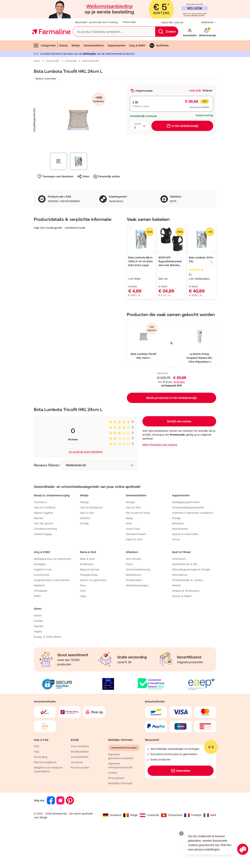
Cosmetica (40, 502)
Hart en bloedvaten (91, 507)
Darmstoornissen (136, 534)
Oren (83, 590)
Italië (213, 815)
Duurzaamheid (79, 756)
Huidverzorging (43, 534)
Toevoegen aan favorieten (58, 176)
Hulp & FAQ (167, 22)
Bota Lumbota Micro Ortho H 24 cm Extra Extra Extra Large (140, 261)
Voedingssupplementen (186, 502)
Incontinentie (41, 574)
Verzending (179, 382)
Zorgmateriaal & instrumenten (52, 580)
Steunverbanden (90, 61)
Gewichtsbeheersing (138, 569)
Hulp (36, 751)
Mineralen (178, 523)
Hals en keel (133, 507)
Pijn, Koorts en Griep (138, 512)
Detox (129, 564)
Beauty (63, 45)
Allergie (84, 502)
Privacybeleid (116, 778)
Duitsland (115, 815)
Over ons (178, 22)
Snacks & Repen (182, 596)
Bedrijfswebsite (80, 751)
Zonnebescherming (45, 528)
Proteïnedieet (134, 580)
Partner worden (80, 767)
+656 (98, 99)
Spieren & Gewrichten (185, 534)
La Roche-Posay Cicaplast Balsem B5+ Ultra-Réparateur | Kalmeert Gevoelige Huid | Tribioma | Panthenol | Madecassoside (199, 358)
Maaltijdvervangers (137, 585)
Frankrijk (196, 815)
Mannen (38, 518)
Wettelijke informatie (120, 783)
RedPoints (162, 45)
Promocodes (129, 22)
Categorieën (48, 45)
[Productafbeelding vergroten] (78, 120)
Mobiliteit (39, 585)
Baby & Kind (87, 558)
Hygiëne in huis (43, 569)
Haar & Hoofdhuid (44, 507)
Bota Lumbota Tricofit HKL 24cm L (143, 356)
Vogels (38, 631)
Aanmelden (183, 770)
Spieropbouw (180, 574)
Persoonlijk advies (109, 176)
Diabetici (85, 518)
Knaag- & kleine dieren (47, 636)
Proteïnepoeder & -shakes (187, 580)
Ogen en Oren (134, 539)
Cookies (112, 772)
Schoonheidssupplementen (188, 507)
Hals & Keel (87, 512)
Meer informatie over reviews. (160, 444)
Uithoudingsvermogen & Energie (191, 569)
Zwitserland (175, 815)
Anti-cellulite (133, 558)
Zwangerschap (89, 574)
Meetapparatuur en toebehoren (52, 558)
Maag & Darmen (90, 569)
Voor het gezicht (43, 523)
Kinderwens (87, 564)
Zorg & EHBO (137, 45)
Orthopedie (71, 61)
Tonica (176, 539)
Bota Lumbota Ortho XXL (201, 259)
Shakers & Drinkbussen (186, 590)
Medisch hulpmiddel (46, 78)
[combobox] (140, 126)
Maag (129, 518)
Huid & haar (133, 528)
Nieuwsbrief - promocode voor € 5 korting (96, 22)
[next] (211, 263)
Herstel (176, 585)
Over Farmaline (80, 746)
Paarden (39, 626)
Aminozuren (179, 558)
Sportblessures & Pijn (184, 564)
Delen (85, 176)
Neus (129, 523)
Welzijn (75, 45)
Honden (38, 620)
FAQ (36, 746)
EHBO (37, 596)
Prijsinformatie (144, 90)
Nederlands (207, 22)
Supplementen (117, 45)
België (134, 815)
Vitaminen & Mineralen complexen (192, 512)
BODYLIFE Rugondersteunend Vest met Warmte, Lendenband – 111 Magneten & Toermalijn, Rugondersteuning (170, 261)
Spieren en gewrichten (93, 580)
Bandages (40, 564)
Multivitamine (180, 528)
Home (37, 61)
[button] (171, 398)
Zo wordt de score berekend (85, 451)
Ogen (83, 596)
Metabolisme (133, 574)
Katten (38, 615)
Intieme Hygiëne (43, 512)
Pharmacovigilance (45, 762)
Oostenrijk (153, 815)
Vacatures (77, 762)
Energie (84, 523)
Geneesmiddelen (94, 45)
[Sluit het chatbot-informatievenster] (181, 833)
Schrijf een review (179, 421)
